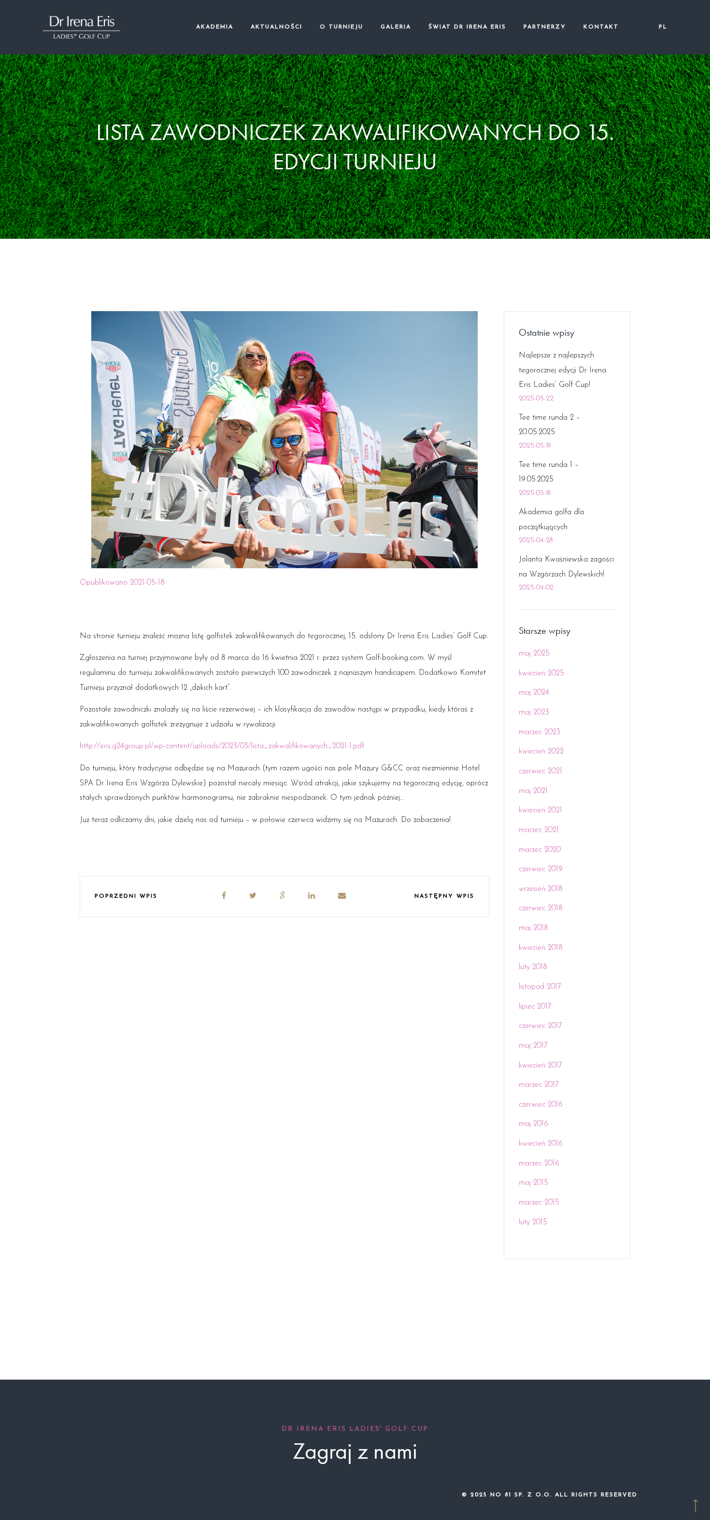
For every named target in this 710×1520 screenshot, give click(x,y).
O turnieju (341, 27)
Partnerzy (545, 27)
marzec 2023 (539, 732)
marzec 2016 (539, 1163)
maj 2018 (533, 928)
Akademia (214, 27)
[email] (342, 896)
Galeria (396, 27)
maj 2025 (534, 653)
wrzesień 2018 (541, 889)
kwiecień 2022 (541, 751)
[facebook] (224, 896)
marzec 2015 (539, 1202)
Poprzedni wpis (126, 896)
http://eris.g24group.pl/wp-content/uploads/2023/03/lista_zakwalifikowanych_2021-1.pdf (222, 746)
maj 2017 (533, 1046)
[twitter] (253, 896)
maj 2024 (534, 693)
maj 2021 (533, 791)
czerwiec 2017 (540, 1026)
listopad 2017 (540, 987)
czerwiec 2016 (541, 1105)
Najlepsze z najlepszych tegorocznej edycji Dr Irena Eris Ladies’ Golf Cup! (562, 370)
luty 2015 (533, 1222)
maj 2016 (533, 1124)
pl (663, 27)
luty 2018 (533, 967)
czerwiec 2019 (541, 869)
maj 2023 (534, 712)
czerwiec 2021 (540, 771)
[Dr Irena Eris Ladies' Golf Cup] (81, 27)
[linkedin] (312, 896)
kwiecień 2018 (541, 948)
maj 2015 (533, 1183)
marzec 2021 (539, 830)
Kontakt (601, 27)
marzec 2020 (540, 850)
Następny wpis (444, 896)
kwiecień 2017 (540, 1065)
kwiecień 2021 (540, 810)
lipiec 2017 (535, 1007)
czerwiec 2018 (541, 908)
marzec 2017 (539, 1085)
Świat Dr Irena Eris (467, 27)
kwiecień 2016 (541, 1144)
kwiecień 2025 (541, 673)
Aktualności (276, 27)
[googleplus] (283, 896)
